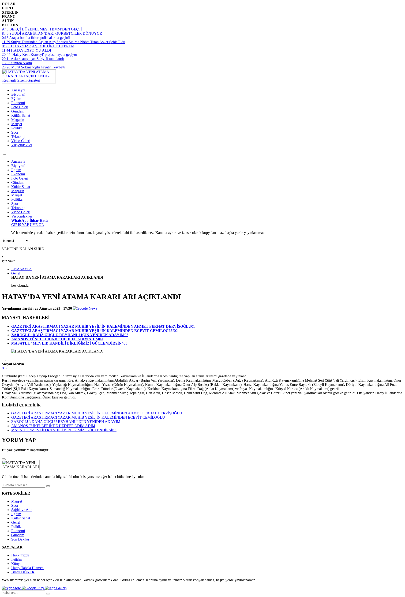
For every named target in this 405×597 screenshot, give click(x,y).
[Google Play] (33, 588)
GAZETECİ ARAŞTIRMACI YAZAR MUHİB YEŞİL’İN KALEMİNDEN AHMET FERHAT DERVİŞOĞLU (96, 413)
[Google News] (85, 308)
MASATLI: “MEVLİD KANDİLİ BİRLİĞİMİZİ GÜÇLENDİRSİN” (63, 430)
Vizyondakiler (21, 145)
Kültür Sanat (20, 115)
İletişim (16, 559)
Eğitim (16, 99)
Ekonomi (18, 103)
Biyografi (18, 94)
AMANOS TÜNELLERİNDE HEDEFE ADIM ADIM (53, 426)
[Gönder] (48, 486)
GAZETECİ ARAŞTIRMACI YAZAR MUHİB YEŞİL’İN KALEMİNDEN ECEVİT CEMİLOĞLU (88, 417)
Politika (16, 128)
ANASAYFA (21, 269)
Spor (14, 132)
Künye (16, 564)
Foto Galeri (19, 107)
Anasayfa (18, 90)
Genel (15, 273)
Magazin (17, 120)
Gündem (17, 111)
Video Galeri (20, 141)
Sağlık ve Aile (21, 510)
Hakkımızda (20, 555)
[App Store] (12, 588)
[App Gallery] (56, 588)
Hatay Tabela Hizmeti (27, 568)
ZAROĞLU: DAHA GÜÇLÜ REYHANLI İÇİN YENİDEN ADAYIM (65, 422)
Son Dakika (20, 539)
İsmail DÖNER (22, 572)
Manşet (16, 124)
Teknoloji (18, 137)
